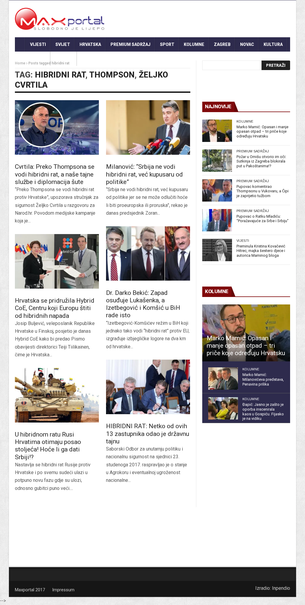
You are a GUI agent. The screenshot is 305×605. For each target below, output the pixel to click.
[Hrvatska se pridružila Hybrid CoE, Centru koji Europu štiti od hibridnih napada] (57, 261)
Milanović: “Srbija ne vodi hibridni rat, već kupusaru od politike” (144, 174)
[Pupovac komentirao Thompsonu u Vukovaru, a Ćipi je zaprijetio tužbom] (217, 190)
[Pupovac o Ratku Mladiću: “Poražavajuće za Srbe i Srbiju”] (217, 220)
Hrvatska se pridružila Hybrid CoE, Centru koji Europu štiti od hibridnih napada (54, 308)
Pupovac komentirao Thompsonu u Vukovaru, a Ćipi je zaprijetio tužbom (262, 191)
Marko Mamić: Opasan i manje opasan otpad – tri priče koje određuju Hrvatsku (262, 131)
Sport (167, 44)
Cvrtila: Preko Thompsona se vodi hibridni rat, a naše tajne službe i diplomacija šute (54, 174)
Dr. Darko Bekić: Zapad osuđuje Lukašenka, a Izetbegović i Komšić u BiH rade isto (143, 304)
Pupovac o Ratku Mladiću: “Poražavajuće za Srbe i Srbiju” (262, 218)
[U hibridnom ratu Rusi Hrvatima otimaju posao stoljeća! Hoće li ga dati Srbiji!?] (57, 395)
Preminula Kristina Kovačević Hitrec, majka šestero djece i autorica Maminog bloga (260, 251)
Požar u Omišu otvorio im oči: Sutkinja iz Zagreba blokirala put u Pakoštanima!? (261, 161)
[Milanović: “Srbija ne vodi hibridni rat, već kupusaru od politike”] (148, 127)
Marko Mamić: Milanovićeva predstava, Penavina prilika (263, 379)
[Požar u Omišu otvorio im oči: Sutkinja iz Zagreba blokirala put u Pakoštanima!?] (217, 160)
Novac (247, 44)
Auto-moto (33, 58)
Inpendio (281, 588)
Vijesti (38, 44)
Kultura (273, 44)
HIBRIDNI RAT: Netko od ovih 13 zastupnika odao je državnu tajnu (147, 434)
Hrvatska (90, 44)
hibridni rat (60, 75)
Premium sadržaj (130, 44)
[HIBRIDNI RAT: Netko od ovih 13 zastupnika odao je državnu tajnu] (148, 387)
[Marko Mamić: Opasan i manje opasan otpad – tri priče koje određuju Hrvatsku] (217, 131)
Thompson (112, 75)
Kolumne (194, 44)
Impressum (63, 589)
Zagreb (222, 44)
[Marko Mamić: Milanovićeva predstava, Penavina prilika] (223, 378)
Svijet (62, 44)
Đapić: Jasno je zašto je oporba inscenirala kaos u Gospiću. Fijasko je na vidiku (263, 411)
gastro (63, 58)
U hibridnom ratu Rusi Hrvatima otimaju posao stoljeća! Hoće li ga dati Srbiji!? (48, 446)
